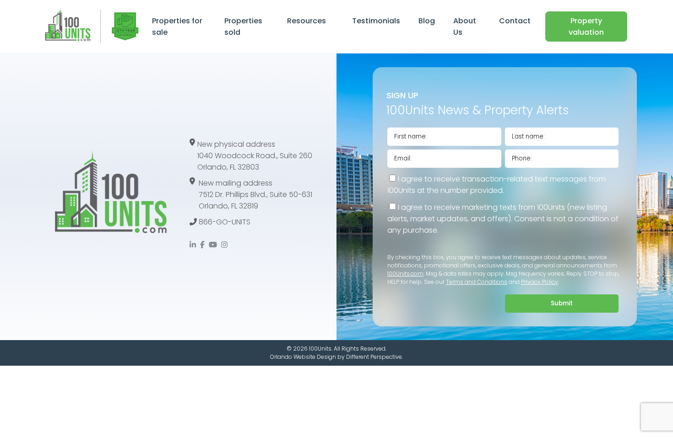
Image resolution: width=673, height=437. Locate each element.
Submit (562, 303)
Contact (515, 21)
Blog (426, 21)
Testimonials (376, 21)
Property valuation (586, 26)
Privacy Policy (539, 282)
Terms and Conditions (476, 282)
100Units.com (405, 273)
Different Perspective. (374, 357)
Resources (306, 21)
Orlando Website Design (303, 357)
